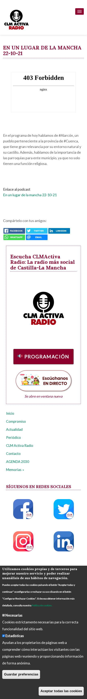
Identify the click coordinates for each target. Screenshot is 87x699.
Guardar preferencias (21, 674)
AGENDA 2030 (17, 461)
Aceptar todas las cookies (61, 691)
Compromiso (16, 421)
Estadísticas (14, 636)
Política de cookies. (42, 605)
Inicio (10, 413)
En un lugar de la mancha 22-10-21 (30, 195)
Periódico (13, 437)
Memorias (14, 470)
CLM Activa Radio (19, 445)
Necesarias (13, 615)
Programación (46, 356)
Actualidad (14, 429)
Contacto (13, 453)
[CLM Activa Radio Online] (14, 19)
